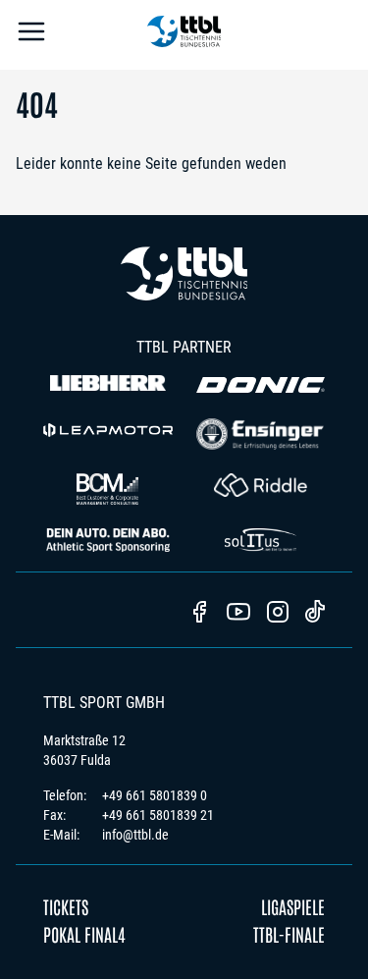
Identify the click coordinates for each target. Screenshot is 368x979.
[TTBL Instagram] (277, 613)
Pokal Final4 (84, 934)
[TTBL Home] (184, 35)
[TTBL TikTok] (315, 614)
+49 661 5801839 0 (154, 795)
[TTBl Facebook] (199, 613)
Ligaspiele (293, 906)
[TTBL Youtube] (238, 613)
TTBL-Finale (289, 934)
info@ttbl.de (135, 835)
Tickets (65, 906)
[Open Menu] (31, 35)
